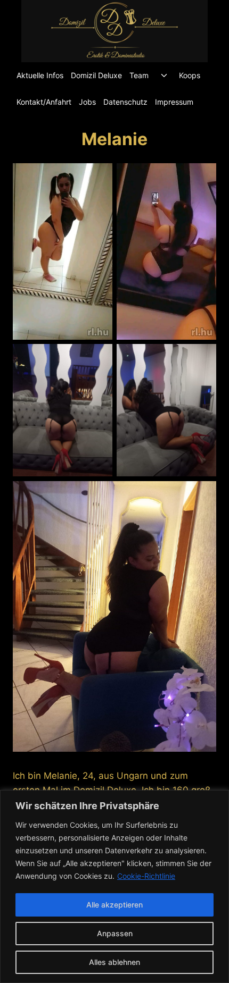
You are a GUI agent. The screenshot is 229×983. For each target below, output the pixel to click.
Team (139, 75)
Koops (189, 75)
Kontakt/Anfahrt (44, 101)
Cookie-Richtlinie (146, 875)
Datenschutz (125, 101)
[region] (114, 886)
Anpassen (115, 933)
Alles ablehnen (114, 962)
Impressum (174, 101)
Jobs (87, 101)
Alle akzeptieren (114, 904)
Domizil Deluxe (96, 75)
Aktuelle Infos (40, 75)
